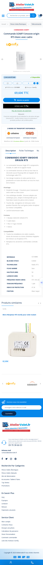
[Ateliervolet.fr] (21, 7)
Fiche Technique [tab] (26, 150)
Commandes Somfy (21, 30)
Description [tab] (11, 150)
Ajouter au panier (23, 100)
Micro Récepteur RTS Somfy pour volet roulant (19, 315)
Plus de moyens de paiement (21, 111)
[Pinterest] (15, 459)
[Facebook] (2, 459)
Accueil (4, 24)
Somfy (34, 87)
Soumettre (9, 414)
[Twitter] (6, 459)
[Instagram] (11, 459)
